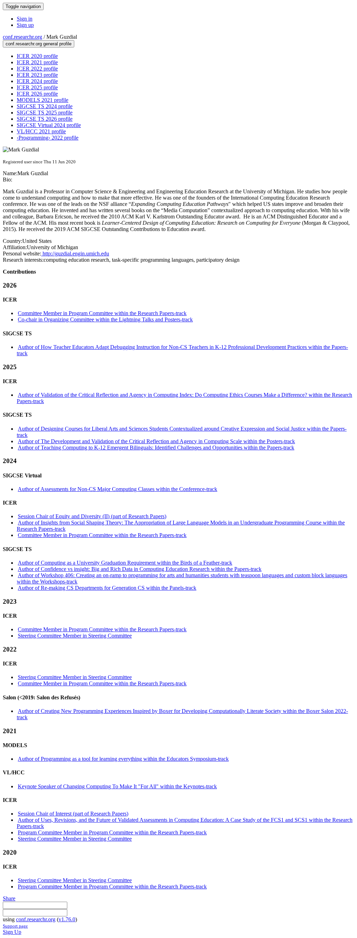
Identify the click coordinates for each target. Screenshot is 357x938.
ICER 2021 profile (37, 62)
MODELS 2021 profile (42, 100)
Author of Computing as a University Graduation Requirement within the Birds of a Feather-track (125, 563)
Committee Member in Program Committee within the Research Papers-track (102, 313)
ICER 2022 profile (37, 69)
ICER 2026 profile (37, 94)
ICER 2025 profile (37, 87)
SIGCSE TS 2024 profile (45, 106)
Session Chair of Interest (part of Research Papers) (73, 814)
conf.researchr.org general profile (38, 43)
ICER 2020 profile (37, 56)
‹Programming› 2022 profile (47, 138)
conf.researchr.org (22, 37)
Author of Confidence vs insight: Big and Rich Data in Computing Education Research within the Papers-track (139, 569)
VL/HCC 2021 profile (41, 131)
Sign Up (12, 932)
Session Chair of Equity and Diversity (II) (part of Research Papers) (92, 516)
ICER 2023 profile (37, 75)
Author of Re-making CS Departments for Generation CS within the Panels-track (107, 588)
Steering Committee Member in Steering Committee (75, 636)
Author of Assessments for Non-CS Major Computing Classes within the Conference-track (117, 489)
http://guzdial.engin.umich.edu (75, 253)
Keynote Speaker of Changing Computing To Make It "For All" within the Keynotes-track (117, 786)
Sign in (24, 19)
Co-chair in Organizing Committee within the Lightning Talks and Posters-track (105, 319)
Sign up (25, 25)
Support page (15, 926)
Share (9, 898)
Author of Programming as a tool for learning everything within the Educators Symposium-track (123, 759)
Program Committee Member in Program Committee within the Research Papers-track (112, 832)
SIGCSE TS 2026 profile (45, 119)
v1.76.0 (67, 919)
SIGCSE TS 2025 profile (45, 113)
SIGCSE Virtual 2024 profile (49, 125)
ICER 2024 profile (37, 81)
